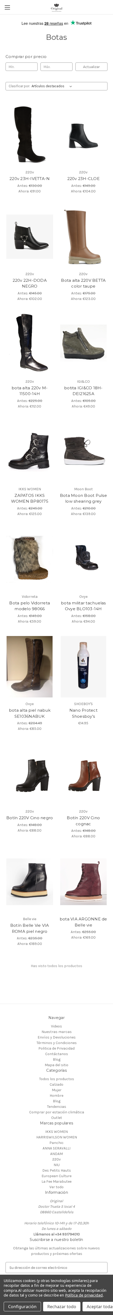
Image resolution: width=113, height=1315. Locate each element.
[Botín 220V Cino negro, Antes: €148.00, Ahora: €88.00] (29, 774)
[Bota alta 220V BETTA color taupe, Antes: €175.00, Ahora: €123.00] (83, 237)
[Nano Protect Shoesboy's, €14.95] (83, 667)
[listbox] (53, 86)
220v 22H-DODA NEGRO (30, 283)
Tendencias (56, 1106)
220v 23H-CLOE (83, 178)
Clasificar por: (19, 86)
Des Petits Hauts (56, 1170)
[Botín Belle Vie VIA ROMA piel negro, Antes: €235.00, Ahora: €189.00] (29, 882)
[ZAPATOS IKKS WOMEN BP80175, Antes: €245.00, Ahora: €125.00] (29, 452)
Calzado (56, 1084)
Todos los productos (56, 1079)
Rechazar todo (61, 1306)
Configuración (22, 1306)
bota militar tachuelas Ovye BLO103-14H (83, 606)
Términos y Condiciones (57, 1043)
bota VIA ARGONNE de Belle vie (83, 922)
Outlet (56, 1117)
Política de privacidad (84, 1295)
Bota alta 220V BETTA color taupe (83, 283)
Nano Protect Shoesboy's (83, 713)
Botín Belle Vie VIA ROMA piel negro (29, 928)
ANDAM (56, 1154)
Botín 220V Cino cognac (83, 820)
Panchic (56, 1143)
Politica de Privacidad (56, 1048)
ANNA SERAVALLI (56, 1148)
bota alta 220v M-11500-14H (30, 390)
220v (56, 1159)
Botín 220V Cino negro (29, 817)
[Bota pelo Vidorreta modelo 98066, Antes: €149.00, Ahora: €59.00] (29, 559)
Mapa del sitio (56, 1065)
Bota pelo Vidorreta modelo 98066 (29, 606)
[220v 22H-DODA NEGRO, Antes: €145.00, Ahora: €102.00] (29, 237)
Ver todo (56, 1187)
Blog (56, 1059)
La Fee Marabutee (56, 1181)
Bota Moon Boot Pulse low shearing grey (83, 498)
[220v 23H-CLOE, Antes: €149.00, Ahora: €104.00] (83, 135)
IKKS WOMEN (56, 1131)
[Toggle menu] (7, 7)
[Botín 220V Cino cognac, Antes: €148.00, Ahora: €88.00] (83, 774)
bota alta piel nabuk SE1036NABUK (29, 713)
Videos (56, 1026)
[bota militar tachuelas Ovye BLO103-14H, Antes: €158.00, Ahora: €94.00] (83, 559)
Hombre (56, 1095)
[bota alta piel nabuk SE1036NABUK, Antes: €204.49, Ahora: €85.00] (29, 667)
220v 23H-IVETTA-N (29, 178)
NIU (57, 1165)
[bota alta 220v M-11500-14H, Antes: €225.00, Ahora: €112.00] (29, 344)
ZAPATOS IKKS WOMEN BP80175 (29, 498)
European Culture (56, 1176)
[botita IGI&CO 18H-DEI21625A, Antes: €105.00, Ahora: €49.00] (83, 344)
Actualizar (91, 67)
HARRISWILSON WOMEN (56, 1137)
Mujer (56, 1090)
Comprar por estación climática (56, 1112)
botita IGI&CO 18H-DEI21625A (83, 390)
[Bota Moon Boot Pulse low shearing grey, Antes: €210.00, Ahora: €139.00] (83, 452)
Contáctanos (56, 1054)
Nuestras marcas (57, 1032)
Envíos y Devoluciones (57, 1037)
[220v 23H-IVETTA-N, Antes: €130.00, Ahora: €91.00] (29, 135)
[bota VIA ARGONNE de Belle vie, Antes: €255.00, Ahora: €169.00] (83, 882)
